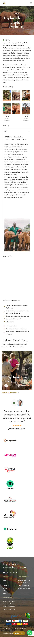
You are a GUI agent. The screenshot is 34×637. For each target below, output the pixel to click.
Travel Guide (8, 597)
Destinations (23, 576)
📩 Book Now (19, 633)
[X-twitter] (7, 572)
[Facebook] (4, 572)
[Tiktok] (17, 572)
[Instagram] (13, 572)
